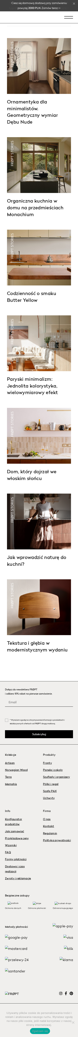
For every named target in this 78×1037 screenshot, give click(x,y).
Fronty (47, 763)
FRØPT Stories (12, 54)
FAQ (8, 852)
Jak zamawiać (14, 831)
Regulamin (50, 833)
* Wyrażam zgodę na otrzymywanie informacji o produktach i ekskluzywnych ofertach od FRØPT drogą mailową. (37, 722)
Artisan (10, 763)
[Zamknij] (74, 4)
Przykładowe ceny (17, 838)
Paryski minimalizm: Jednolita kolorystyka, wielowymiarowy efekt (32, 386)
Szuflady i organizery (56, 777)
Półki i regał (51, 784)
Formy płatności (15, 859)
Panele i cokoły (53, 770)
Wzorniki (11, 845)
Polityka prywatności (57, 840)
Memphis (11, 784)
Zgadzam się (40, 1031)
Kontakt (48, 826)
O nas (47, 819)
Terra (8, 777)
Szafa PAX (50, 791)
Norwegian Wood (16, 770)
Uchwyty (49, 798)
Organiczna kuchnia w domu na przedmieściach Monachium (35, 208)
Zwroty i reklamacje (18, 878)
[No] (73, 1022)
